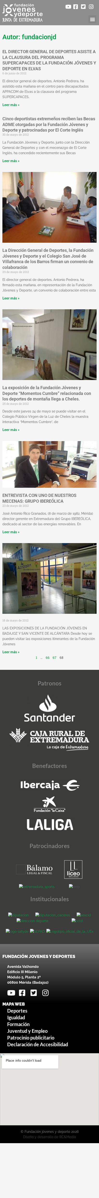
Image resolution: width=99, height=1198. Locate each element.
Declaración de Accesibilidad (37, 1044)
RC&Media (67, 1137)
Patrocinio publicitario (30, 1037)
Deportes (17, 1011)
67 (54, 657)
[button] (92, 19)
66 (48, 657)
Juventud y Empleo (27, 1031)
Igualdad (16, 1017)
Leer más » (10, 104)
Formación (18, 1024)
